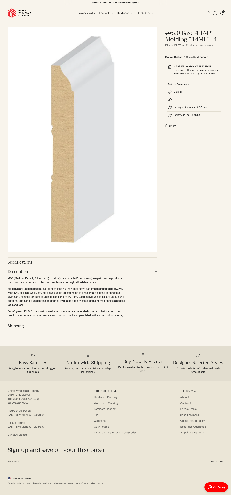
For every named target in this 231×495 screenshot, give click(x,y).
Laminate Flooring (105, 409)
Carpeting (100, 420)
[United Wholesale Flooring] (19, 13)
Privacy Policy (188, 409)
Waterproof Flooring (106, 403)
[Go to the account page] (215, 13)
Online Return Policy (192, 420)
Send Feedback (189, 414)
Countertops (101, 426)
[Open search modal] (208, 13)
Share (172, 125)
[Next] (167, 2)
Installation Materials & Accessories (115, 432)
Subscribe (216, 461)
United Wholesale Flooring (37, 483)
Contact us (206, 107)
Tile (96, 414)
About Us (186, 397)
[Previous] (63, 2)
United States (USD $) (21, 478)
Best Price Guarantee (193, 426)
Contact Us (187, 403)
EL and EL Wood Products (181, 45)
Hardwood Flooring (105, 397)
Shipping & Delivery (192, 432)
